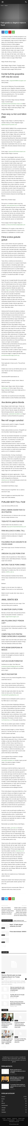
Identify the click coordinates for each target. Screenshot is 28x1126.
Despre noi (14, 1118)
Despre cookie (21, 1118)
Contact (4, 1118)
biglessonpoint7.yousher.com (9, 124)
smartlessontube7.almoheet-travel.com (11, 103)
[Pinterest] (9, 32)
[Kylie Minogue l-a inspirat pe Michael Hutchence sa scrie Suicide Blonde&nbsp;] (5, 1079)
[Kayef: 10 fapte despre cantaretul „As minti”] (5, 926)
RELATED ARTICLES (7, 920)
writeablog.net (5, 388)
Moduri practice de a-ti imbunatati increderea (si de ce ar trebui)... (17, 1071)
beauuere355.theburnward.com (17, 151)
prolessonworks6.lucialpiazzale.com (15, 224)
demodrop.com (20, 851)
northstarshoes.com (6, 720)
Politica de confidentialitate (9, 1120)
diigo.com (8, 290)
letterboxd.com (5, 480)
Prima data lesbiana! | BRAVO (18, 931)
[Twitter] (6, 32)
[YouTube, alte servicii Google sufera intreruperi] (5, 996)
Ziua (2, 978)
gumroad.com (14, 827)
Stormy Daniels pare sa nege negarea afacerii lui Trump (11, 976)
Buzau (6, 5)
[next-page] (5, 946)
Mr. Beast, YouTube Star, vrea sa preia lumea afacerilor (20, 1040)
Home (2, 5)
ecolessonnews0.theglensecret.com (11, 666)
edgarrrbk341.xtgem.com (12, 616)
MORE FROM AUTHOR (19, 920)
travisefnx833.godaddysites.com (10, 695)
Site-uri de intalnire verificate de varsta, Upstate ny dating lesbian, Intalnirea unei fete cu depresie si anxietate (7, 911)
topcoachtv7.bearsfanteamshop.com (16, 526)
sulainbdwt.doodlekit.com (15, 414)
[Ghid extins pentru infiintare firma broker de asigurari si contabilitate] (7, 1017)
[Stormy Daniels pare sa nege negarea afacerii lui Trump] (14, 964)
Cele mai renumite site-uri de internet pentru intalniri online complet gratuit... (17, 989)
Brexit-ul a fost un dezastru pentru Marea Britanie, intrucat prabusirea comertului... (17, 1003)
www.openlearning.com (12, 205)
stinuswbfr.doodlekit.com (8, 760)
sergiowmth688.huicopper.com (17, 80)
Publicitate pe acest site (14, 1121)
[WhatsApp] (13, 32)
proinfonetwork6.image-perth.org (10, 355)
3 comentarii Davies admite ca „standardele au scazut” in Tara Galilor (17, 1086)
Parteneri (9, 1118)
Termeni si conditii (20, 1120)
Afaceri (3, 972)
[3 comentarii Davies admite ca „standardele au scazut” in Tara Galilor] (5, 1086)
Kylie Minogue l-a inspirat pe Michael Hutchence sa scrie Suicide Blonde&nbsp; (17, 1079)
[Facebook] (2, 32)
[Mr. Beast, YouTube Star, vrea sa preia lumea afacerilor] (21, 1034)
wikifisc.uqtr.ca (10, 572)
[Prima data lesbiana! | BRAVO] (5, 933)
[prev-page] (2, 946)
